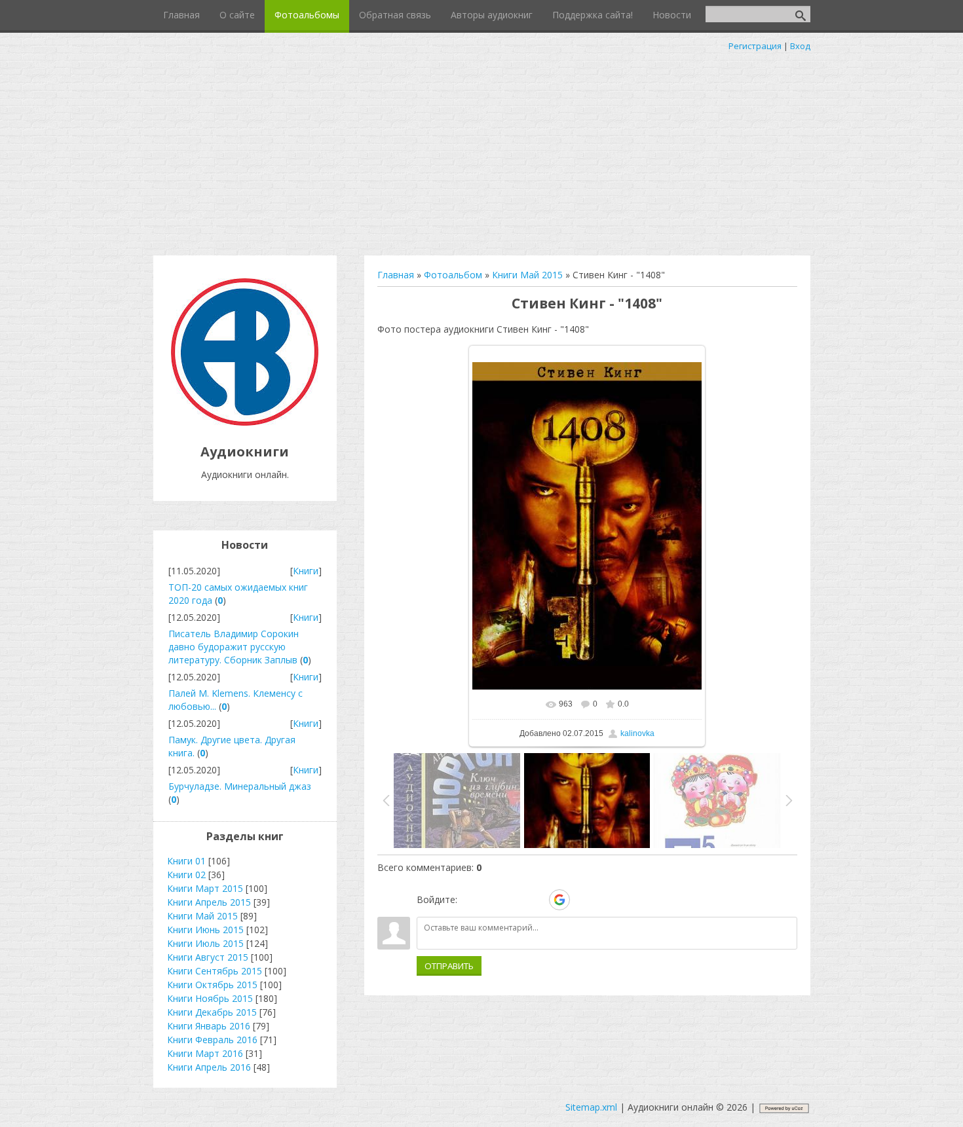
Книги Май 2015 (527, 274)
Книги (305, 570)
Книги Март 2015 (205, 888)
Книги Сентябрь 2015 (214, 971)
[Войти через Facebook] (514, 900)
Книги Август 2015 (207, 957)
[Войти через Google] (559, 899)
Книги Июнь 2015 (205, 929)
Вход (800, 46)
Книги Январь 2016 (208, 1026)
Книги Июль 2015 (205, 943)
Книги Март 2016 (205, 1053)
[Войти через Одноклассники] (582, 900)
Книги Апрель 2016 (209, 1067)
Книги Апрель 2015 (209, 902)
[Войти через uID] (470, 900)
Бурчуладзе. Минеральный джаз (239, 786)
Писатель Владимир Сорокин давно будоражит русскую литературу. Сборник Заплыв (233, 646)
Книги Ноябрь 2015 (210, 998)
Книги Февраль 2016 (212, 1039)
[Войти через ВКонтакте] (492, 900)
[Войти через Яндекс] (536, 900)
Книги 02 (186, 874)
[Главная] (244, 422)
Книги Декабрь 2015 (212, 1012)
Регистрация (755, 46)
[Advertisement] (481, 150)
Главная (395, 274)
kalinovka (637, 733)
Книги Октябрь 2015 (212, 984)
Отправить (449, 966)
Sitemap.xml (591, 1107)
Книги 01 (186, 861)
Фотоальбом (453, 274)
